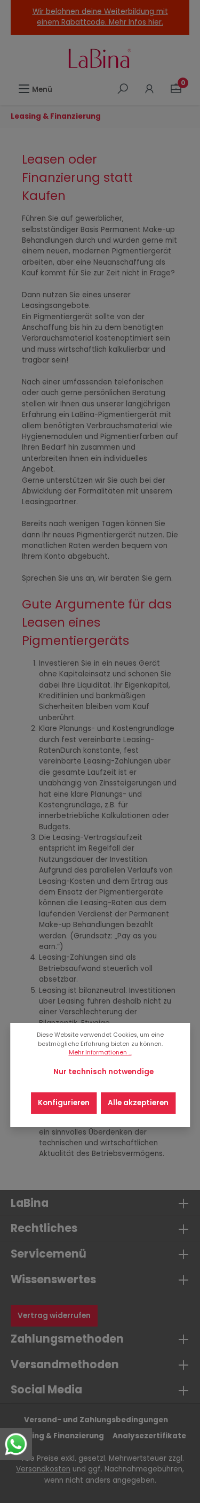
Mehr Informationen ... (100, 1053)
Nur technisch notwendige (103, 1072)
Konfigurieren (64, 1103)
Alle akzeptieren (138, 1103)
